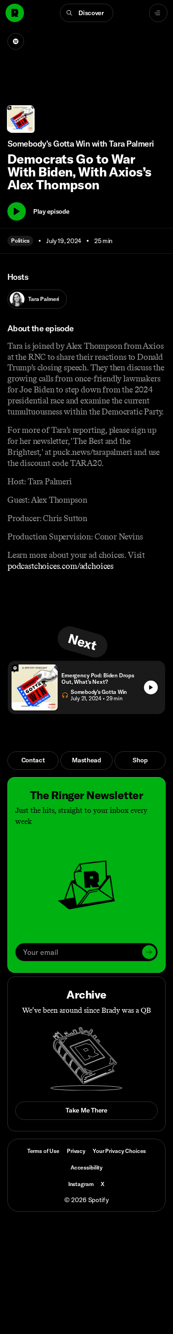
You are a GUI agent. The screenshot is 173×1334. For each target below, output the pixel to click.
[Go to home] (15, 13)
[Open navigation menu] (158, 13)
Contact (33, 760)
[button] (86, 13)
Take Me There (86, 1110)
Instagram (81, 1184)
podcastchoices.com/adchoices (60, 566)
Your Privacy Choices (119, 1151)
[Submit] (149, 952)
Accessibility (86, 1167)
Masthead (86, 760)
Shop (139, 760)
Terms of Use (43, 1150)
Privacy (76, 1150)
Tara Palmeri (43, 298)
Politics (20, 240)
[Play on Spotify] (15, 41)
